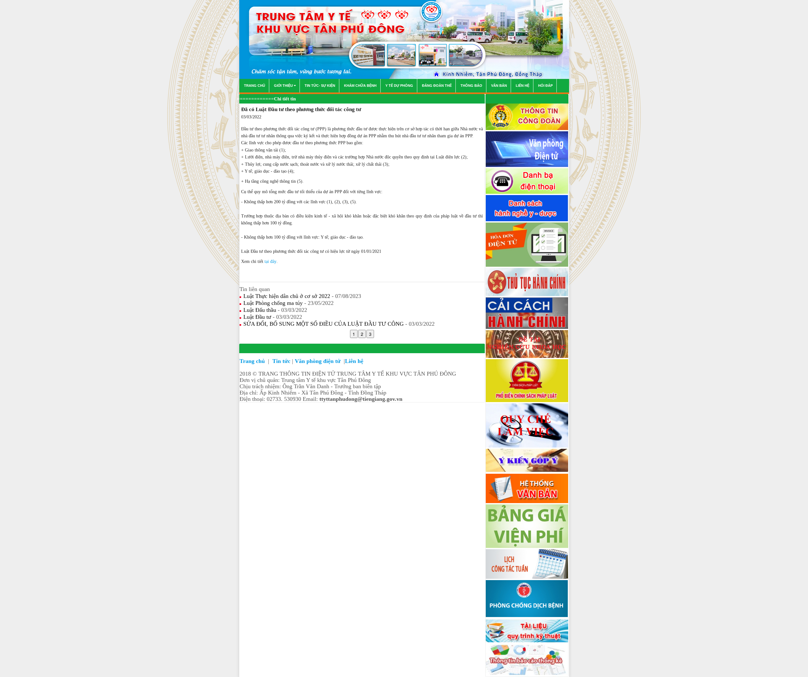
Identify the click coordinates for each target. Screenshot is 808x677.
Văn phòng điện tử (318, 361)
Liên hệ (354, 361)
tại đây (270, 261)
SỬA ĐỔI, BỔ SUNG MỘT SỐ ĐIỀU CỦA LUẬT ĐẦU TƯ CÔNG (324, 324)
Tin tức (281, 361)
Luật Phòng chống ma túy (273, 303)
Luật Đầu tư (258, 317)
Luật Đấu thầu (260, 310)
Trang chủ (253, 361)
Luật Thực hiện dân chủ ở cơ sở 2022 (287, 296)
